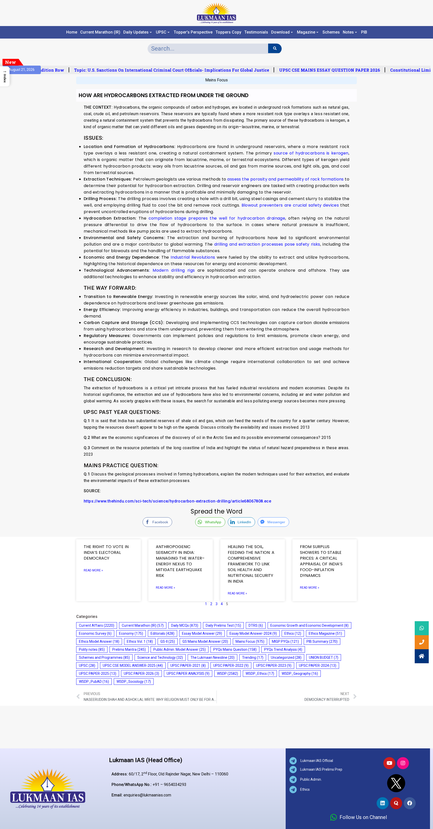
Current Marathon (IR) (100, 32)
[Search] (274, 48)
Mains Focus (216, 80)
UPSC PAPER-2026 (141, 674)
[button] (422, 656)
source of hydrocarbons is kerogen (311, 153)
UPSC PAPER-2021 (188, 666)
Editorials (162, 633)
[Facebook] (410, 803)
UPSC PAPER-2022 (231, 666)
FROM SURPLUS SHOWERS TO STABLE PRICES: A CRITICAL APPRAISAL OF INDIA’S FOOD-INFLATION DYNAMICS (321, 561)
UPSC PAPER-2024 (317, 666)
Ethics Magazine (325, 633)
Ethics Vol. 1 (140, 641)
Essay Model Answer (202, 633)
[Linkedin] (383, 803)
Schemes (331, 32)
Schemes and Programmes (104, 657)
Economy (131, 633)
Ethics (292, 633)
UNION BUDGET (323, 657)
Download (280, 32)
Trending (252, 657)
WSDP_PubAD (94, 682)
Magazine (306, 32)
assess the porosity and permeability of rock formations (285, 179)
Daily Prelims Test (223, 625)
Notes (348, 32)
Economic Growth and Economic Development (309, 625)
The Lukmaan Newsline (212, 657)
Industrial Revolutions (193, 257)
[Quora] (396, 803)
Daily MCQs (184, 625)
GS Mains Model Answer (205, 641)
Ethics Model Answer (99, 641)
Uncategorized (286, 657)
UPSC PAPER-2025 (97, 674)
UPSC (161, 32)
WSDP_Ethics (260, 674)
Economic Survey (95, 633)
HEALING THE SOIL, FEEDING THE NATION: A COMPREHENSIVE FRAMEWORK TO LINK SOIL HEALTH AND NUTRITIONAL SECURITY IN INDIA (251, 564)
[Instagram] (403, 763)
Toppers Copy (228, 32)
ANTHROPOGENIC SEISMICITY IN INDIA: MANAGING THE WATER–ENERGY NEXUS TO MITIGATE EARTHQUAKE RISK (180, 561)
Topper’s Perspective (193, 32)
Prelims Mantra (129, 649)
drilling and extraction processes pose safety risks (267, 244)
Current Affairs (96, 625)
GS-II (167, 641)
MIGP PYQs (285, 641)
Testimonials (256, 32)
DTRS (256, 625)
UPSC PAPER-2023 (273, 666)
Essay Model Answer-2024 (253, 633)
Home (71, 32)
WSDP (227, 674)
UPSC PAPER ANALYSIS (188, 674)
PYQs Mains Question (235, 649)
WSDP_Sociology (134, 682)
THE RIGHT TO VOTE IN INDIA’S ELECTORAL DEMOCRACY (106, 552)
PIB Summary (322, 641)
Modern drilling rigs (172, 270)
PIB (364, 32)
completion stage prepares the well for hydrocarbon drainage (217, 218)
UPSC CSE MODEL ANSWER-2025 (133, 666)
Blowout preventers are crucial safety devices (290, 205)
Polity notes (92, 649)
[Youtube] (389, 763)
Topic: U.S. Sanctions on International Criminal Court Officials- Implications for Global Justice (161, 70)
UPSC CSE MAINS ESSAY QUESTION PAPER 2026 (319, 70)
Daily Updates (136, 32)
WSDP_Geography (300, 674)
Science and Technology (160, 657)
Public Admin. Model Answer (179, 649)
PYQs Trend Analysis (283, 649)
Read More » (93, 570)
